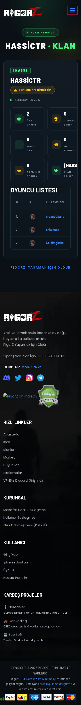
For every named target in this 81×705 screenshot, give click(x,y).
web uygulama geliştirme (56, 684)
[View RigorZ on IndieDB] (20, 396)
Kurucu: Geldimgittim (35, 90)
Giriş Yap (10, 554)
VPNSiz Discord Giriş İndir (23, 480)
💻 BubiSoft (13, 634)
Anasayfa (11, 434)
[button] (72, 10)
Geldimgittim (55, 243)
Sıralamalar (12, 472)
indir (6, 442)
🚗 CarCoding (15, 620)
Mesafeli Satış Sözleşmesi (24, 509)
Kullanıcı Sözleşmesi (19, 517)
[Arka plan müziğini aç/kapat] (2, 699)
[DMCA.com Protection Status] (48, 396)
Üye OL (9, 570)
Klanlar (8, 449)
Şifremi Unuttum (17, 562)
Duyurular (11, 465)
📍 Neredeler (14, 607)
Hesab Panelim (15, 577)
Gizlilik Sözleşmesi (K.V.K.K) (25, 525)
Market (9, 457)
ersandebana (55, 216)
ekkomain (52, 230)
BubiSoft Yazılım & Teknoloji (38, 679)
